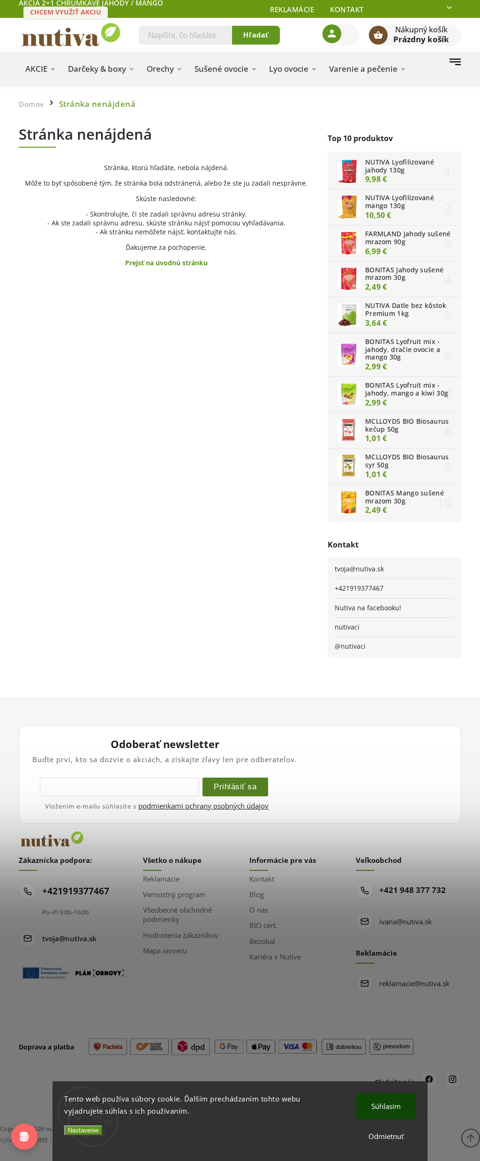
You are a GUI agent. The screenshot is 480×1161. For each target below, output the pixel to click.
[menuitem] (40, 69)
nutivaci (347, 626)
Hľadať (256, 35)
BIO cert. (263, 925)
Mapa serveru (165, 950)
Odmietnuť (386, 1136)
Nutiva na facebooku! (368, 607)
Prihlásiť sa (235, 786)
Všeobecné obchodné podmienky (177, 914)
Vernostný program (174, 894)
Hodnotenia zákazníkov (180, 935)
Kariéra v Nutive (275, 956)
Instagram (452, 1079)
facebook (429, 1079)
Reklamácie (292, 9)
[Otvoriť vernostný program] (24, 1137)
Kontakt (347, 9)
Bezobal (262, 941)
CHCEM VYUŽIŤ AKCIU (65, 11)
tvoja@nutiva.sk (359, 568)
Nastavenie (83, 1130)
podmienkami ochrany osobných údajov (203, 805)
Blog (256, 894)
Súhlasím (386, 1106)
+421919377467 (359, 588)
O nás (258, 909)
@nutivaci (350, 646)
